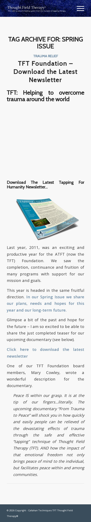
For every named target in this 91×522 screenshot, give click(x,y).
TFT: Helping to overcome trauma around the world (45, 96)
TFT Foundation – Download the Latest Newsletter (46, 71)
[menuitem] (78, 8)
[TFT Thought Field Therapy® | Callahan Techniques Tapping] (38, 8)
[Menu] (78, 8)
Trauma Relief (45, 56)
